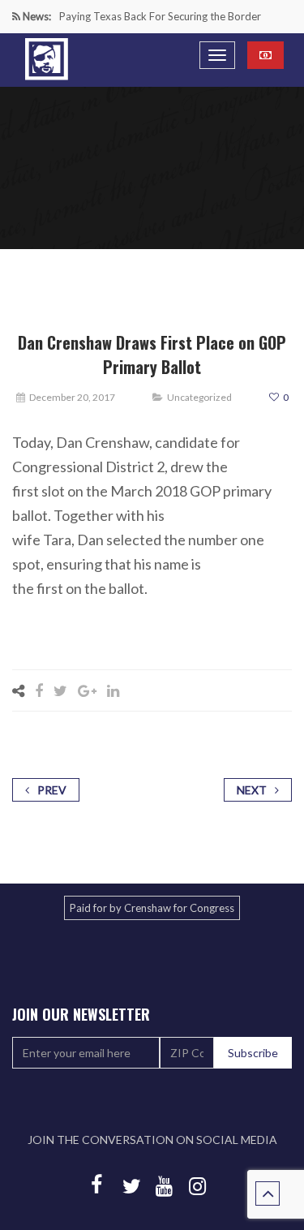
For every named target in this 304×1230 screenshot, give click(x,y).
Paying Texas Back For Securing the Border (160, 16)
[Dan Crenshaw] (46, 59)
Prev (51, 790)
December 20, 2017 (72, 397)
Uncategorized (199, 397)
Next (252, 790)
